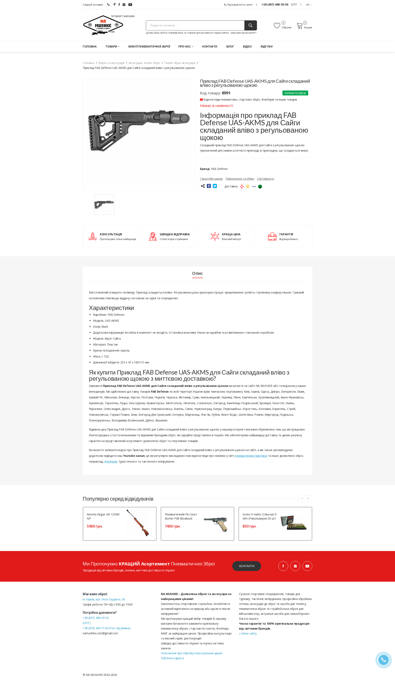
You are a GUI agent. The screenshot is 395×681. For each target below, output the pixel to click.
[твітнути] (215, 186)
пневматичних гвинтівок (251, 456)
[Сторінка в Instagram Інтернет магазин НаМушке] (124, 4)
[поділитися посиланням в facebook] (209, 186)
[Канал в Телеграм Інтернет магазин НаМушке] (114, 4)
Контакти (209, 46)
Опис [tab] (197, 273)
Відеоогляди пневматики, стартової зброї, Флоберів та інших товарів (250, 99)
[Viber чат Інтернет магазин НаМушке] (108, 4)
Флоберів (110, 461)
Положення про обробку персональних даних (191, 653)
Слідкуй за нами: (93, 4)
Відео (247, 46)
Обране (286, 27)
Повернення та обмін (239, 179)
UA (308, 4)
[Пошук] (250, 25)
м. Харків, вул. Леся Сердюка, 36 (104, 599)
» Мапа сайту (248, 633)
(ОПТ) (86, 623)
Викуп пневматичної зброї (149, 46)
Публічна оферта (172, 658)
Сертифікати (265, 179)
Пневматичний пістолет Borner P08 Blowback (181, 516)
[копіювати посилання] (203, 186)
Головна (90, 46)
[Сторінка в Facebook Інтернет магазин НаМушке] (119, 4)
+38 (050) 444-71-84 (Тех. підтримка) (106, 628)
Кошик (308, 27)
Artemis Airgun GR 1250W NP (103, 516)
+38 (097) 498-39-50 (275, 4)
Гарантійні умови (211, 179)
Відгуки (267, 46)
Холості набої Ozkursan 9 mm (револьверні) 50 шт (259, 516)
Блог (230, 46)
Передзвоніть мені (239, 4)
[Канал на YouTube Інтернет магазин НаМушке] (130, 4)
